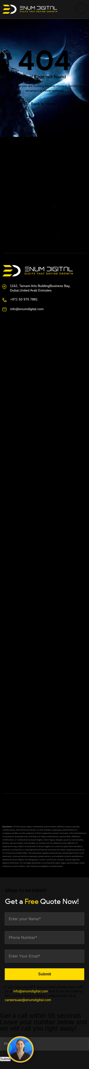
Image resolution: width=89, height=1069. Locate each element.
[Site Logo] (29, 9)
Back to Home (43, 103)
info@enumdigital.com (27, 309)
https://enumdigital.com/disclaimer (47, 866)
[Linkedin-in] (35, 338)
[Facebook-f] (8, 338)
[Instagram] (22, 338)
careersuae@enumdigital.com (28, 1000)
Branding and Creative (26, 696)
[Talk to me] (20, 1049)
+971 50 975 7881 (24, 299)
